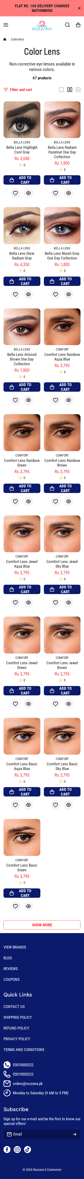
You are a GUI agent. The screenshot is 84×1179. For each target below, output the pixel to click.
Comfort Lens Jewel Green (22, 665)
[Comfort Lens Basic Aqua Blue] (22, 736)
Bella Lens (22, 142)
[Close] (79, 8)
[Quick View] (28, 193)
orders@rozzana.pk (28, 1083)
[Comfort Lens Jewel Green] (22, 635)
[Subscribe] (74, 1134)
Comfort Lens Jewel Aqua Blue (22, 564)
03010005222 (23, 1064)
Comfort (62, 349)
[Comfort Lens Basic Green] (22, 837)
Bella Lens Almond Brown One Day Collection (21, 359)
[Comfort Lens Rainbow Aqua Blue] (62, 326)
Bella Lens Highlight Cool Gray (21, 149)
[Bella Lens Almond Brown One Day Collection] (22, 326)
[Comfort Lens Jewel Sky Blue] (62, 533)
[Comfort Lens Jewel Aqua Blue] (22, 533)
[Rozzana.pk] (42, 24)
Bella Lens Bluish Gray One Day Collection (62, 255)
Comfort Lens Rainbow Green (22, 462)
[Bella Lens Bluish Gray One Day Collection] (62, 225)
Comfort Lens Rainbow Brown (62, 462)
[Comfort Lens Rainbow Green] (22, 432)
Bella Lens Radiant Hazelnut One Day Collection (62, 152)
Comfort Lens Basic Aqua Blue (21, 766)
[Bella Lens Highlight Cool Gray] (22, 119)
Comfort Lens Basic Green (21, 867)
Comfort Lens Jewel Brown (62, 665)
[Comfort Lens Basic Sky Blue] (62, 736)
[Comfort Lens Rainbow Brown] (62, 432)
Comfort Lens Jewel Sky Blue (62, 564)
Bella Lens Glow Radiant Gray (21, 255)
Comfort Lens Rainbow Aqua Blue (62, 356)
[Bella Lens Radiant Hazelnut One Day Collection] (62, 119)
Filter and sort (21, 89)
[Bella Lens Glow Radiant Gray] (22, 225)
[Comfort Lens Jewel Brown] (62, 635)
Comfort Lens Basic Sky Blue (62, 766)
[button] (78, 24)
